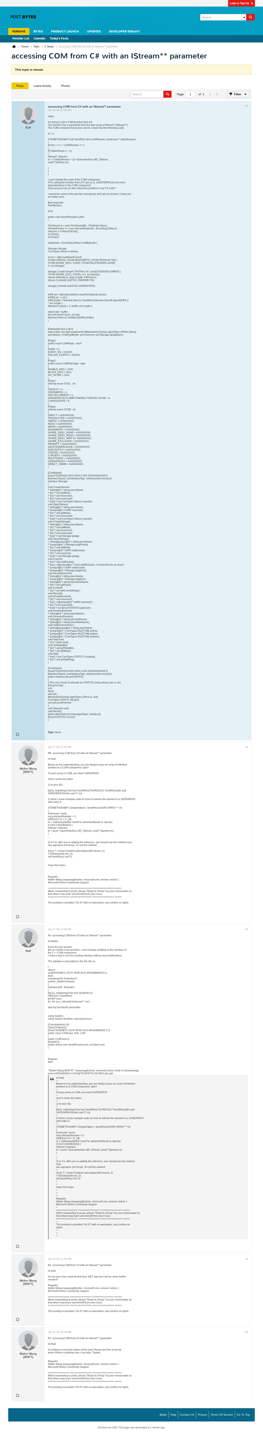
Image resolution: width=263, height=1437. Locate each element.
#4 (246, 1259)
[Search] (250, 17)
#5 (246, 1332)
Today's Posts (59, 39)
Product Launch (65, 31)
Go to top (243, 1414)
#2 (246, 747)
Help (173, 1414)
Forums (18, 31)
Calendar (39, 39)
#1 (246, 105)
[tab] (20, 86)
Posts (20, 85)
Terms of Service (222, 1414)
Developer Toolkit (124, 31)
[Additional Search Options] (244, 17)
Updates (94, 31)
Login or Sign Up (239, 3)
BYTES (38, 31)
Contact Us (187, 1414)
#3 (246, 929)
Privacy (202, 1414)
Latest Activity (42, 85)
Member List (20, 39)
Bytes (163, 1414)
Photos (65, 85)
